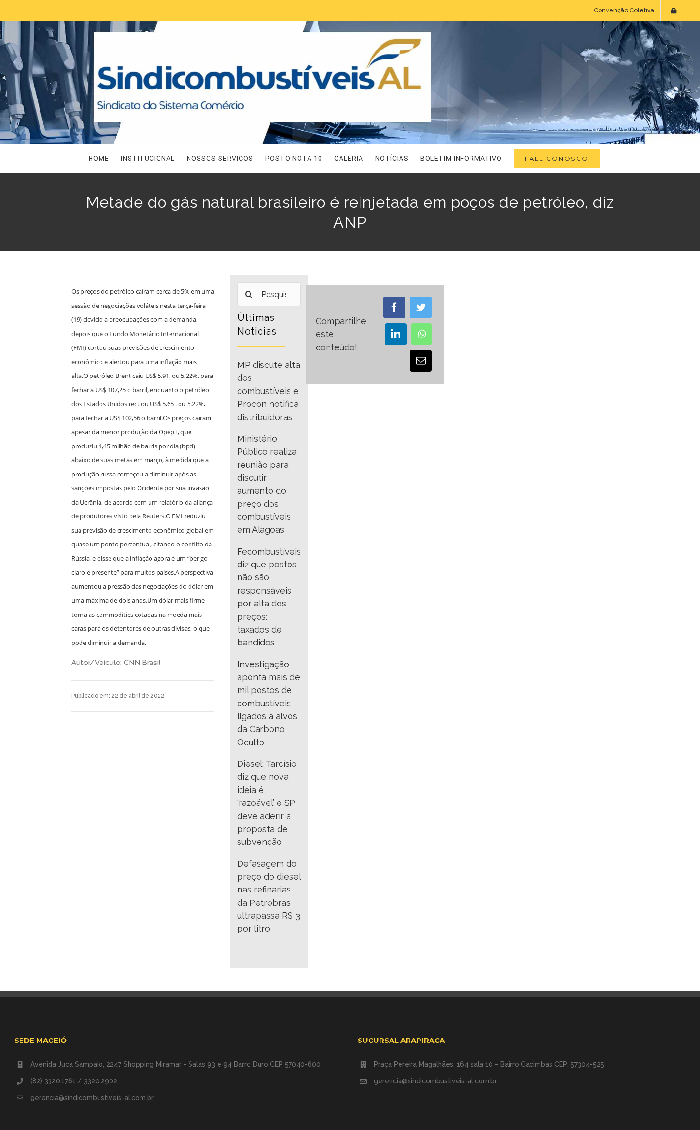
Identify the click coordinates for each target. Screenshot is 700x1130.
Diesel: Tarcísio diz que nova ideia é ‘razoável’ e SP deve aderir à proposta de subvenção (267, 803)
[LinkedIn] (395, 334)
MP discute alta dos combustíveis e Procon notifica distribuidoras (268, 391)
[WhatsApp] (421, 334)
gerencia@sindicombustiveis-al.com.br (92, 1097)
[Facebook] (394, 307)
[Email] (421, 360)
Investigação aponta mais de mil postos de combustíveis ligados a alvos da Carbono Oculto (268, 703)
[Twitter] (421, 307)
